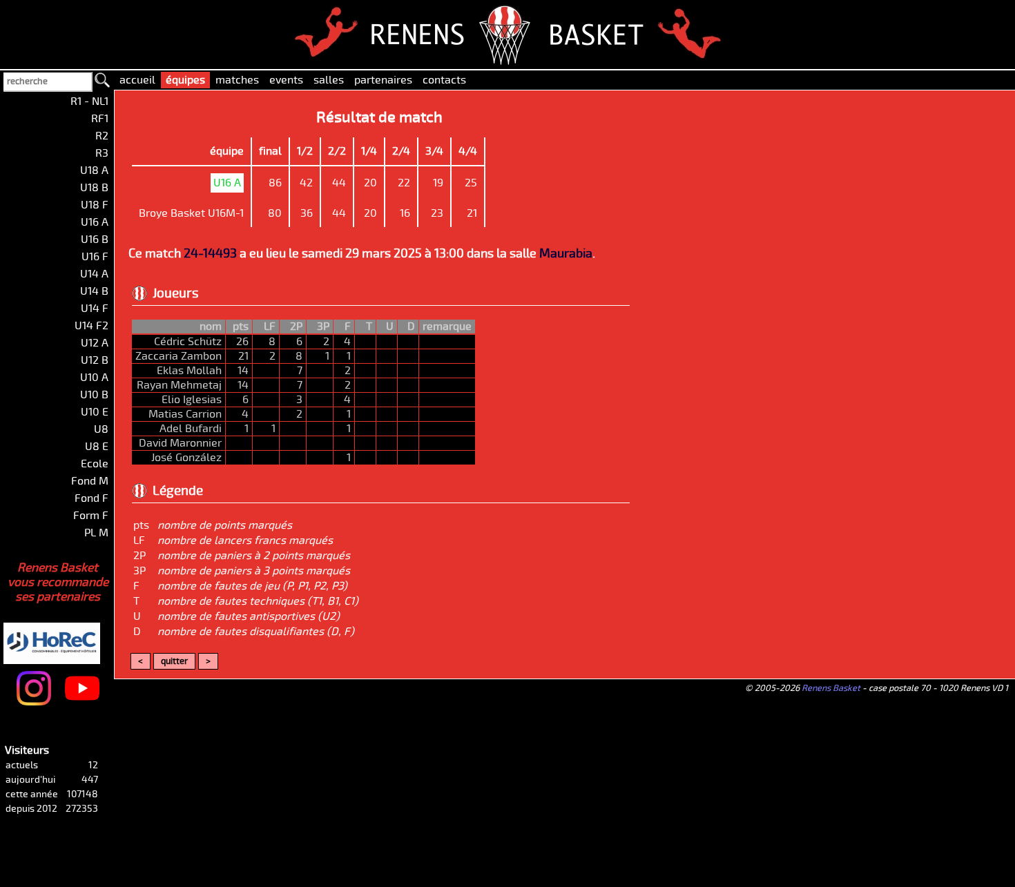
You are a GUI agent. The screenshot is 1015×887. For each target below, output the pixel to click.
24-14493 (210, 253)
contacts (444, 80)
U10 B (94, 395)
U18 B (94, 188)
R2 (101, 136)
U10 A (94, 377)
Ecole (94, 464)
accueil (137, 80)
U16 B (94, 239)
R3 (101, 153)
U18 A (94, 170)
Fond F (91, 498)
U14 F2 (91, 326)
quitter (174, 661)
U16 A (94, 222)
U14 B (94, 291)
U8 (101, 429)
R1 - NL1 (89, 101)
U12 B (94, 360)
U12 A (94, 343)
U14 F (94, 308)
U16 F (94, 257)
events (286, 80)
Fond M (89, 481)
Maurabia (565, 253)
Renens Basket (831, 688)
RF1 (99, 119)
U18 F (94, 205)
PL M (96, 533)
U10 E (94, 412)
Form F (90, 516)
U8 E (96, 447)
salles (328, 80)
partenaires (383, 80)
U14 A (94, 274)
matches (237, 80)
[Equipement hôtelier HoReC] (71, 624)
